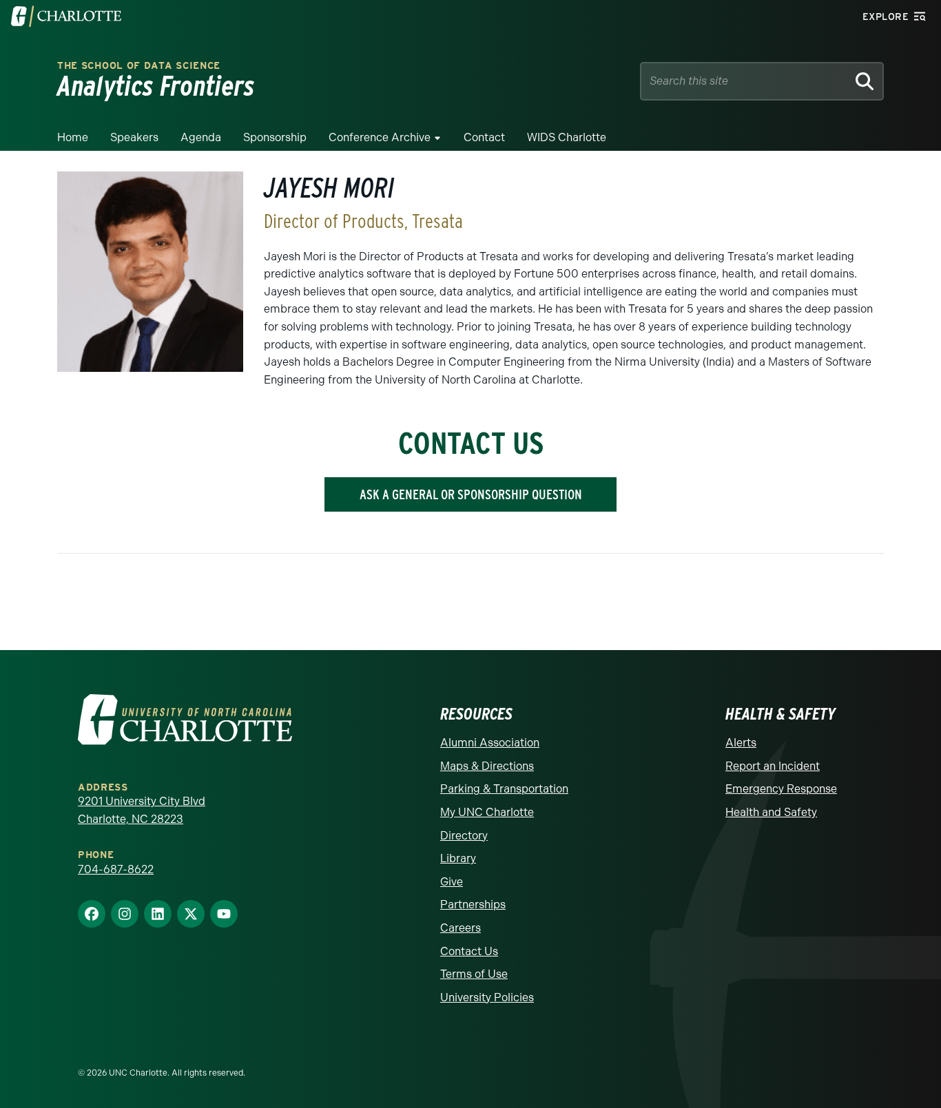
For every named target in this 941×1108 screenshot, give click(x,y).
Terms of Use (474, 974)
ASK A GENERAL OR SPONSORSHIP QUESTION (471, 494)
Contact (484, 137)
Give (451, 881)
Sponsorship (275, 137)
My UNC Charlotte (487, 812)
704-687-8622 (116, 869)
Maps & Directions (487, 766)
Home (72, 137)
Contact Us (469, 951)
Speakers (134, 137)
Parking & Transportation (504, 788)
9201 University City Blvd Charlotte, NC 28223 (141, 810)
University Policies (487, 997)
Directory (464, 835)
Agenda (200, 137)
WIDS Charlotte (566, 137)
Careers (460, 927)
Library (458, 858)
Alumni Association (489, 742)
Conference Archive (380, 137)
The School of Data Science (138, 66)
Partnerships (473, 904)
